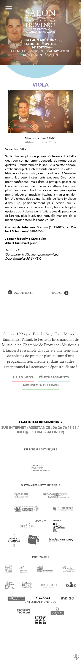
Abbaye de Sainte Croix (40, 142)
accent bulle (21, 293)
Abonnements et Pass (41, 385)
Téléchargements (54, 377)
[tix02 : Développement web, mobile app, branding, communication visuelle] (76, 657)
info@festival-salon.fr (40, 432)
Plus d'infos (23, 377)
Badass (59, 293)
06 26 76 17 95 (64, 428)
